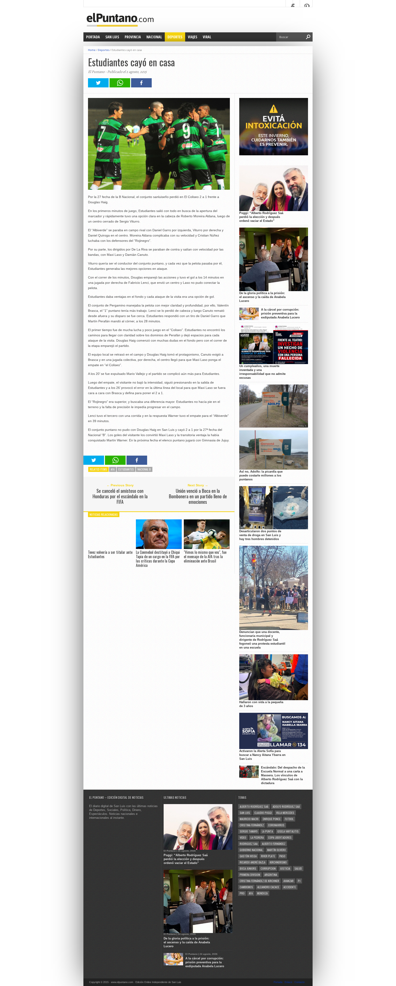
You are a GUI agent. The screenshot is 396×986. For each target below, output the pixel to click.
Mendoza (262, 893)
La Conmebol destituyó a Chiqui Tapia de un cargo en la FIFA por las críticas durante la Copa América (158, 558)
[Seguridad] (273, 154)
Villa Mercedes (285, 813)
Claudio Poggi (263, 813)
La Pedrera (257, 837)
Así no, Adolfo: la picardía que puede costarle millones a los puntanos (261, 475)
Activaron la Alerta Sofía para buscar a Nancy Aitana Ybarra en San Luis (262, 754)
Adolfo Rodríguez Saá (286, 806)
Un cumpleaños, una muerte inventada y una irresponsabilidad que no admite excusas (262, 371)
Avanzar (288, 881)
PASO (282, 856)
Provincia (133, 36)
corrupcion (268, 868)
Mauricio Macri (249, 819)
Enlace (288, 982)
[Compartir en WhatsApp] (120, 86)
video (243, 837)
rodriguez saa (249, 844)
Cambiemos (246, 887)
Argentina (270, 875)
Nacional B (144, 469)
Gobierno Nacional (251, 850)
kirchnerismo (278, 862)
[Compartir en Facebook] (141, 86)
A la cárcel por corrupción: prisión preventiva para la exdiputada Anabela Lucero (280, 313)
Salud (298, 868)
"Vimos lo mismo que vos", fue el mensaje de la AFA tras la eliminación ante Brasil (205, 556)
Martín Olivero (276, 850)
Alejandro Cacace (268, 887)
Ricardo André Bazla (252, 862)
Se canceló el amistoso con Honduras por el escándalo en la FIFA (120, 496)
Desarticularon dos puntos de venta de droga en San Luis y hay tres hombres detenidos (260, 535)
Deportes (175, 36)
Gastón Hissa (248, 856)
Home (92, 50)
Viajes (192, 36)
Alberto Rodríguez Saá (254, 806)
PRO (242, 893)
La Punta (267, 831)
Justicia (285, 868)
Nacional (154, 36)
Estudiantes (126, 469)
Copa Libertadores (280, 837)
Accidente (289, 887)
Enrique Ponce (271, 819)
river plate (268, 856)
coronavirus (276, 825)
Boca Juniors (248, 868)
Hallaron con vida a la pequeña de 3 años (261, 704)
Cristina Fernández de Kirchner (259, 881)
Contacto (299, 982)
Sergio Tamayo (249, 831)
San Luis (112, 36)
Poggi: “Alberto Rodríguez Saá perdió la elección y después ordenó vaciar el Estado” (261, 217)
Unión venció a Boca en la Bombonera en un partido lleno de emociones (198, 496)
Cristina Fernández (252, 825)
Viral (207, 36)
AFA (113, 469)
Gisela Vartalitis (288, 831)
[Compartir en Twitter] (98, 86)
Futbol (289, 819)
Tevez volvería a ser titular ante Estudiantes (110, 554)
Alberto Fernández (273, 844)
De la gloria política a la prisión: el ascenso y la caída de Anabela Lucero (262, 297)
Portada (93, 36)
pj (299, 881)
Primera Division (250, 875)
